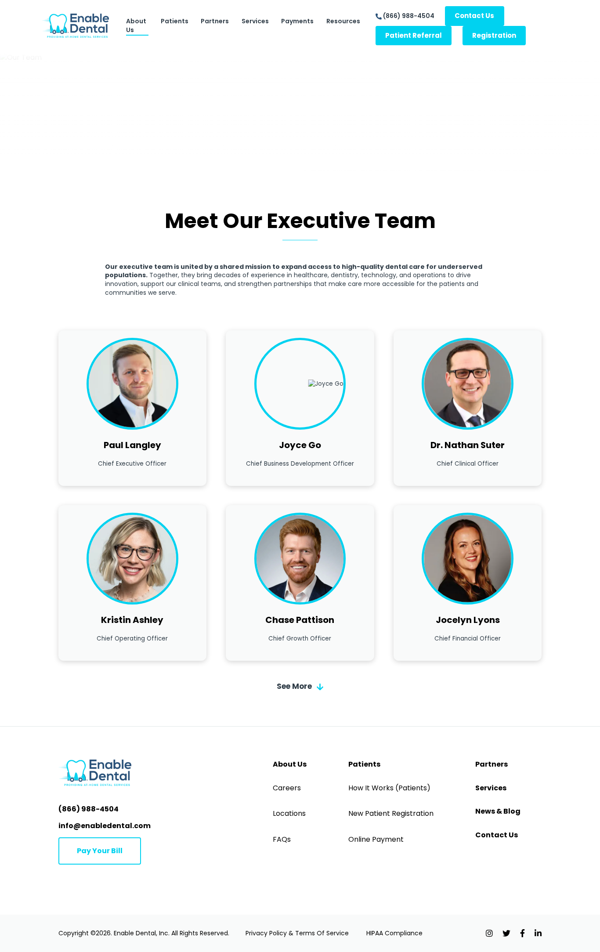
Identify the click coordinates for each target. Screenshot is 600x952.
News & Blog (497, 811)
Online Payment (376, 839)
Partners (215, 21)
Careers (287, 788)
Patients (174, 21)
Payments (297, 21)
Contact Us (496, 835)
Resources (343, 21)
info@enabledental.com (104, 826)
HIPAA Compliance (394, 933)
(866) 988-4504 (409, 15)
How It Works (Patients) (389, 788)
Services (255, 21)
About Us (136, 25)
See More (295, 686)
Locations (289, 813)
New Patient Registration (391, 813)
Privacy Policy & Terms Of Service (297, 933)
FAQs (282, 839)
